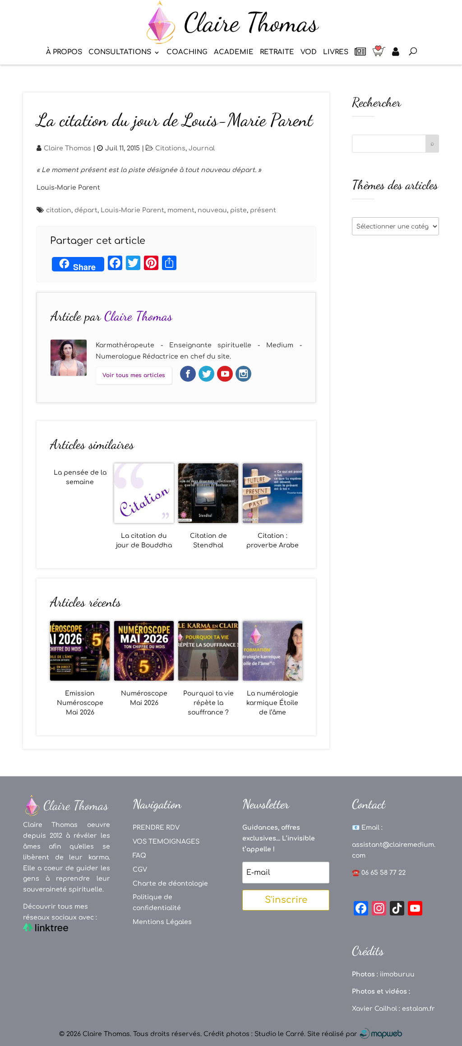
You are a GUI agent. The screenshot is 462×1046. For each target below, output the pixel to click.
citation (58, 210)
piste (238, 210)
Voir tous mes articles (133, 375)
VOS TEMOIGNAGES (166, 841)
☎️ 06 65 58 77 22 (379, 872)
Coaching (187, 52)
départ (85, 210)
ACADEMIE (234, 52)
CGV (140, 869)
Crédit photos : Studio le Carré (253, 1034)
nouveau (212, 210)
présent (263, 210)
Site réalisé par (333, 1034)
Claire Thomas (67, 148)
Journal (202, 148)
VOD (308, 52)
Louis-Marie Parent (132, 210)
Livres (335, 52)
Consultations (119, 52)
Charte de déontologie (170, 883)
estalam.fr (418, 1008)
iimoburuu (397, 974)
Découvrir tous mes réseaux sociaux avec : (60, 912)
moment (180, 210)
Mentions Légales (162, 922)
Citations (170, 148)
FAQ (139, 855)
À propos (64, 52)
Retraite (277, 52)
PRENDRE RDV (156, 827)
